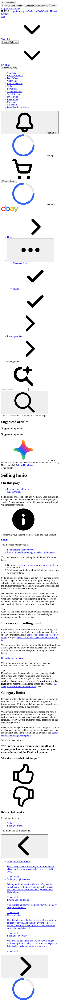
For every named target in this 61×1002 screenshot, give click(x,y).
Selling (10, 86)
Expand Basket (9, 181)
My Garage (12, 96)
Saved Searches (14, 91)
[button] (30, 774)
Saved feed (12, 89)
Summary (11, 73)
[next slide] (24, 966)
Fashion (46, 11)
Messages (11, 102)
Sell (3, 16)
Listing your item (15, 336)
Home (10, 237)
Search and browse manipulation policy (29, 734)
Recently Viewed (15, 75)
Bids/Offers (12, 78)
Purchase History (15, 83)
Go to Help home (25, 465)
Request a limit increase (12, 658)
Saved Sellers (13, 94)
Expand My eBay (9, 68)
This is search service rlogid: (14, 415)
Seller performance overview (20, 549)
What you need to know (12, 740)
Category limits (14, 492)
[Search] (24, 402)
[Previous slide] (24, 846)
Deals (40, 11)
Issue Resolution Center (18, 107)
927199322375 (8, 3)
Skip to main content (10, 8)
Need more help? (9, 465)
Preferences (12, 99)
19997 (53, 6)
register (24, 11)
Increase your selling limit (19, 489)
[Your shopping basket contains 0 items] (23, 178)
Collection (32, 11)
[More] (30, 250)
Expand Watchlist (9, 42)
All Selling (29, 685)
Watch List (12, 81)
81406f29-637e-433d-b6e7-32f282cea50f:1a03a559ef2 (25, 6)
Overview (35, 565)
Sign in (14, 11)
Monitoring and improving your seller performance (30, 552)
